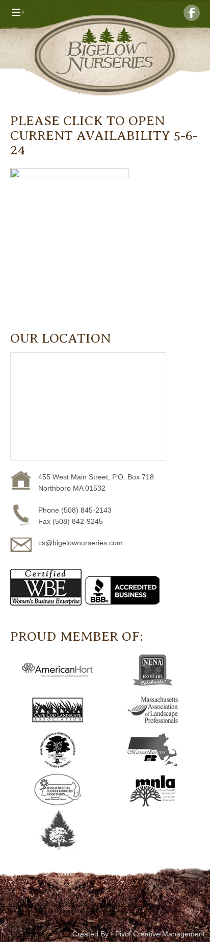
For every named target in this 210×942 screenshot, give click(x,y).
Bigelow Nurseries (105, 55)
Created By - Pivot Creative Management (138, 934)
